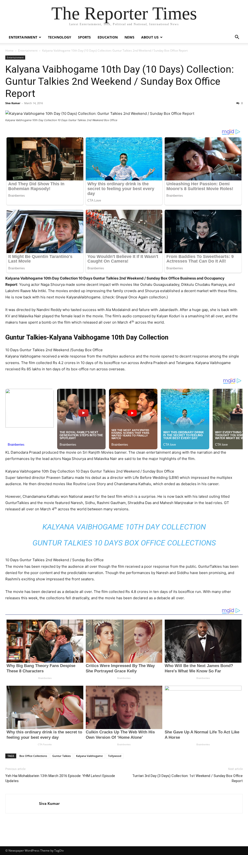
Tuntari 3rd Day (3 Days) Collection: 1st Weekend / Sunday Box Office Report (187, 778)
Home (9, 50)
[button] (237, 37)
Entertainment (23, 37)
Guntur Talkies (61, 756)
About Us (150, 37)
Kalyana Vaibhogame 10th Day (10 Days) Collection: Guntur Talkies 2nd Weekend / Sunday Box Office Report (119, 81)
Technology (59, 37)
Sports (84, 37)
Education (108, 37)
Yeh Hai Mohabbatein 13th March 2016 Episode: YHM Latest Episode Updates (60, 778)
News (129, 37)
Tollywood (114, 756)
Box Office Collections (33, 756)
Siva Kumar (12, 103)
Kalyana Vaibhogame (89, 756)
